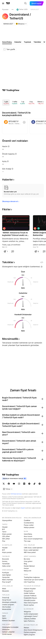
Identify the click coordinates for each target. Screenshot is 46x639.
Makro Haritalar (7, 580)
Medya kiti (27, 571)
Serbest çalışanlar (8, 632)
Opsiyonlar (6, 577)
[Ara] (25, 3)
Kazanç (4, 561)
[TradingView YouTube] (13, 483)
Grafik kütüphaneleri (31, 614)
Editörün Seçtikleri (8, 620)
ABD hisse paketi (30, 552)
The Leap (27, 541)
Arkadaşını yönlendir (9, 602)
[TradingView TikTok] (34, 483)
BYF (3, 529)
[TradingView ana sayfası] (8, 3)
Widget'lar (27, 611)
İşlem (4, 616)
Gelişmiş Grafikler (30, 619)
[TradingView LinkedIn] (24, 483)
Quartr (23, 508)
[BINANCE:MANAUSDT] (4, 228)
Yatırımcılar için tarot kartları (33, 580)
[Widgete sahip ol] (42, 262)
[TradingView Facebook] (8, 483)
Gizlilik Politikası (29, 593)
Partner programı (30, 632)
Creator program (8, 604)
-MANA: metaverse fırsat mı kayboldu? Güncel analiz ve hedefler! (15, 234)
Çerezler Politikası (30, 595)
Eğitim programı (29, 634)
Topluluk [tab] (27, 42)
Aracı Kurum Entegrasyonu (33, 630)
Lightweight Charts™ (31, 616)
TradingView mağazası (32, 577)
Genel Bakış (28, 534)
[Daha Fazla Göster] (12, 9)
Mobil (4, 588)
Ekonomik (5, 559)
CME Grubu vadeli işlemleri (33, 548)
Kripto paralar (7, 534)
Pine (3, 541)
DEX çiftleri (6, 539)
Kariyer (26, 568)
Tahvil (4, 532)
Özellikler (27, 520)
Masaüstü (5, 591)
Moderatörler (6, 609)
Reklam (26, 627)
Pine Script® (6, 582)
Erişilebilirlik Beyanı (30, 598)
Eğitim (4, 618)
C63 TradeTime (29, 582)
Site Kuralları (6, 607)
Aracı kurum (28, 536)
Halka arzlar (6, 566)
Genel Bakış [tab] (7, 42)
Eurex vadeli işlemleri (31, 550)
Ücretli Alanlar (7, 634)
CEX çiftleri (6, 536)
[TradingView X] (3, 483)
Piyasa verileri (28, 525)
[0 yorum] (12, 251)
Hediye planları (29, 527)
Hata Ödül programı (31, 603)
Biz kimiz (27, 559)
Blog (25, 564)
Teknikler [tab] (37, 42)
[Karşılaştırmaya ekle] (24, 122)
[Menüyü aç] (3, 3)
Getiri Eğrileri (6, 575)
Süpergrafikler (7, 520)
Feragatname (28, 591)
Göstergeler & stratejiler (10, 627)
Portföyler (5, 572)
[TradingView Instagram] (19, 483)
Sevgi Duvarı (6, 600)
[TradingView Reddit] (39, 483)
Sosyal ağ (5, 597)
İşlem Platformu (29, 621)
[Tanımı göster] (9, 146)
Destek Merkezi (29, 566)
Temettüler (6, 564)
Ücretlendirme (29, 523)
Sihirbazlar (6, 629)
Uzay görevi (28, 561)
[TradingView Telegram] (29, 483)
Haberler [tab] (17, 42)
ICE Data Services (16, 494)
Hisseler (5, 527)
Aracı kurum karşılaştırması (33, 539)
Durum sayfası (29, 605)
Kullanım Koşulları (30, 588)
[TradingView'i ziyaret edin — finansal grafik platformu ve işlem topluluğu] (10, 90)
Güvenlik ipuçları (29, 600)
